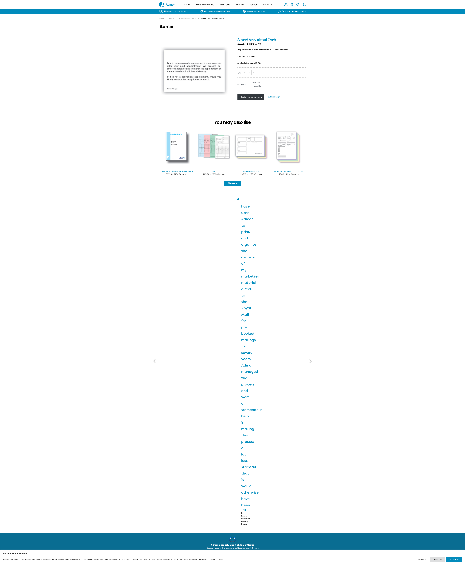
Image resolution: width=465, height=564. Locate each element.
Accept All (454, 559)
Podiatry (267, 4)
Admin (187, 4)
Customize (421, 559)
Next (310, 361)
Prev (154, 361)
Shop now (232, 183)
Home (161, 18)
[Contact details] (304, 4)
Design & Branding (205, 4)
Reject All (438, 559)
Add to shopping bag (252, 97)
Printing (240, 4)
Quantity (241, 84)
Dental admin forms (187, 18)
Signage (253, 4)
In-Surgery (225, 4)
